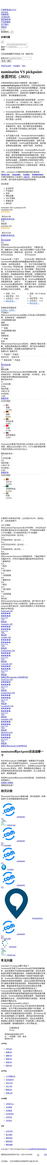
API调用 (9, 1107)
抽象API (9, 1056)
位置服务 (16, 66)
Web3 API (9, 1083)
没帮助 (10, 783)
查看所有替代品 (7, 219)
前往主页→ (10, 301)
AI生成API (10, 1080)
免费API (9, 1052)
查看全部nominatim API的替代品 (14, 677)
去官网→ (4, 310)
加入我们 (9, 1135)
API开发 (9, 1117)
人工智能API (10, 1076)
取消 (3, 61)
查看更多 (5, 398)
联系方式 (5, 58)
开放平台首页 (6, 66)
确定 (9, 61)
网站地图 (9, 1145)
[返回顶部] (4, 29)
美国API (9, 1062)
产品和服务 (6, 22)
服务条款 (9, 1138)
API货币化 (10, 1114)
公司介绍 (9, 1131)
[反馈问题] (2, 29)
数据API (9, 1090)
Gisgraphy (16, 174)
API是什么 (10, 1104)
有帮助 (4, 783)
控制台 (4, 27)
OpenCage (5, 174)
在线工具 (9, 1093)
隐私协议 (9, 1141)
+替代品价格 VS (6, 364)
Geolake (26, 174)
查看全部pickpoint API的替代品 (14, 746)
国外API (9, 1066)
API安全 (9, 1120)
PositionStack (37, 174)
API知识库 (5, 17)
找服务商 (5, 14)
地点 (24, 66)
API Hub (4, 12)
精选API (9, 1059)
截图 (3, 49)
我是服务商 (6, 19)
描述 (3, 47)
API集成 (9, 1110)
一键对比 (26, 177)
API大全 (9, 1049)
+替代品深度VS (6, 240)
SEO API (9, 1086)
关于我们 (5, 24)
